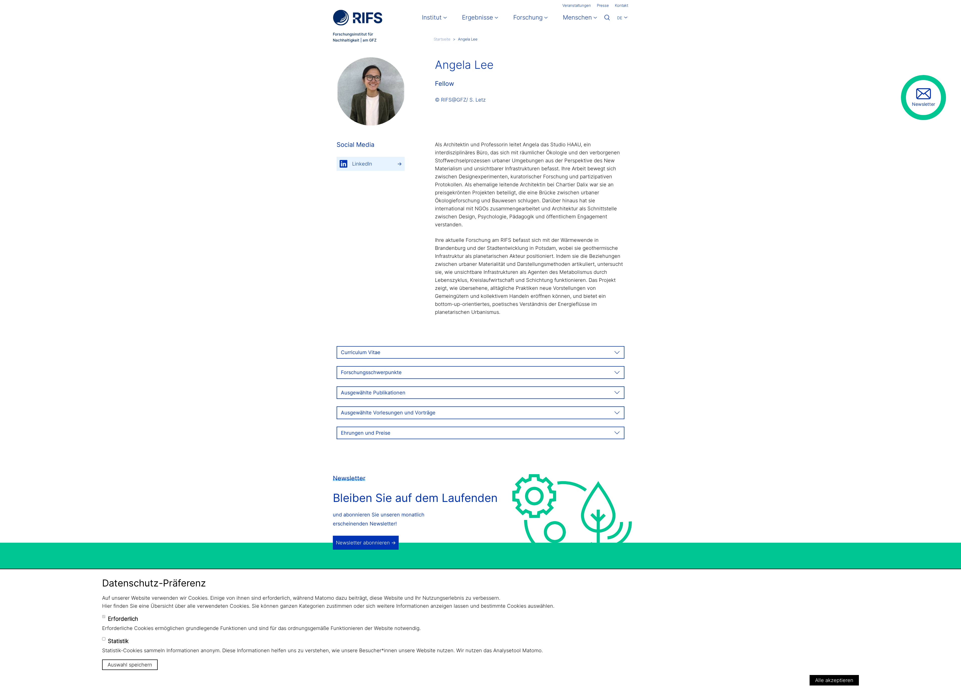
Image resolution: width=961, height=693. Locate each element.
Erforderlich (123, 618)
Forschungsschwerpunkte (371, 372)
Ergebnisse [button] (477, 17)
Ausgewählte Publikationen (373, 393)
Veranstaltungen (576, 5)
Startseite (442, 39)
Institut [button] (432, 17)
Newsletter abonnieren (363, 543)
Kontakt (621, 5)
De (619, 18)
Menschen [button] (577, 17)
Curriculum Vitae (360, 352)
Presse (603, 5)
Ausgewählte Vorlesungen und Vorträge (388, 413)
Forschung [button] (528, 17)
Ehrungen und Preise (365, 433)
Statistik (118, 641)
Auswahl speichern (130, 665)
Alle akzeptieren (834, 680)
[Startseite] (357, 18)
